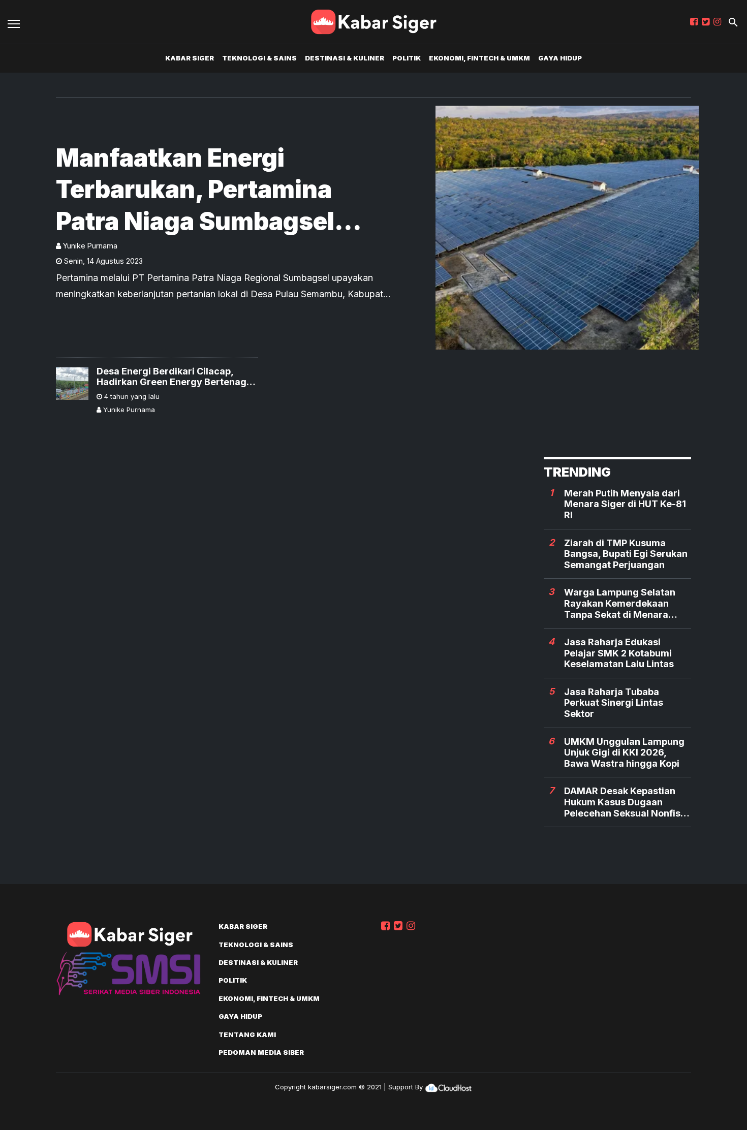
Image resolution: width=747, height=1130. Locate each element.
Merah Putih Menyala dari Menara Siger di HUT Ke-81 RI (625, 504)
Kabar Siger (189, 58)
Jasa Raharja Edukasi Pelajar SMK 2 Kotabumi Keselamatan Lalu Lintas (619, 653)
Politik (406, 58)
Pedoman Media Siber (261, 1052)
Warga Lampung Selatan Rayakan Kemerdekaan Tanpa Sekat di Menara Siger (619, 603)
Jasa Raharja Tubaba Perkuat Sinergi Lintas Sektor (613, 702)
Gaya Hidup (560, 58)
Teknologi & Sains (259, 58)
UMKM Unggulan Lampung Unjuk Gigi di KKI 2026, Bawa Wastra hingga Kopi (624, 752)
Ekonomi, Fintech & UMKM (479, 58)
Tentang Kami (247, 1034)
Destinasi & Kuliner (344, 58)
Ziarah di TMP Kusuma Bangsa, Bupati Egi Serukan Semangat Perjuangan (626, 554)
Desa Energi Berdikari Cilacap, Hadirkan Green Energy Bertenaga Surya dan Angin (174, 377)
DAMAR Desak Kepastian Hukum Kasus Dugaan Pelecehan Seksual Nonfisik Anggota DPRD (626, 802)
